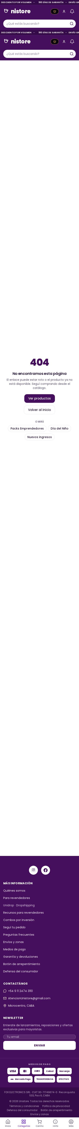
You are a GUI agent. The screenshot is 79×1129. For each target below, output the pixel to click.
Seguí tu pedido (14, 927)
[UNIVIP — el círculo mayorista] (55, 11)
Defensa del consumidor (20, 971)
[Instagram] (33, 870)
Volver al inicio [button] (39, 410)
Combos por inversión (18, 920)
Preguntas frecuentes (18, 935)
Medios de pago (14, 949)
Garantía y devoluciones (20, 957)
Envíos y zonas (13, 942)
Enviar (39, 1045)
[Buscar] (71, 23)
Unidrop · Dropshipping (19, 905)
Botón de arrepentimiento (21, 964)
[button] (64, 11)
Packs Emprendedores (27, 428)
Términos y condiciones (24, 1106)
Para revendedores (16, 898)
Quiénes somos (14, 891)
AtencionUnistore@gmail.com (29, 998)
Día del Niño (59, 428)
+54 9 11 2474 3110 (20, 991)
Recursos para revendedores (23, 913)
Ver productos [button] (39, 398)
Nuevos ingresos (39, 437)
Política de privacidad (56, 1106)
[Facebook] (45, 870)
